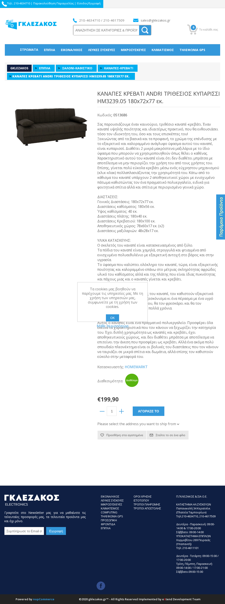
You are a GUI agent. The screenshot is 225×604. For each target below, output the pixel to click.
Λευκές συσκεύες (101, 50)
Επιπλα (106, 528)
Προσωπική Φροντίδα (112, 61)
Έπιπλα (49, 50)
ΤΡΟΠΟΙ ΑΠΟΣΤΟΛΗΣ (147, 508)
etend (167, 599)
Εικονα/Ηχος (110, 496)
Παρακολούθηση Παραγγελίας (53, 3)
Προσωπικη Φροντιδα (109, 522)
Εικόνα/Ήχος (71, 50)
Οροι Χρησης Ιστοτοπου (143, 498)
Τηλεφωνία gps (192, 50)
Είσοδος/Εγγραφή (89, 3)
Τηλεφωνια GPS (112, 516)
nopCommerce (43, 599)
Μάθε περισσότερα (112, 326)
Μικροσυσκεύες (133, 50)
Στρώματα (29, 50)
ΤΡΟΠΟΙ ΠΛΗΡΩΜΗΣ (147, 504)
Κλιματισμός (163, 50)
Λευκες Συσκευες (112, 500)
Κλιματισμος (110, 508)
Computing (109, 512)
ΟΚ (112, 318)
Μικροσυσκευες (111, 504)
